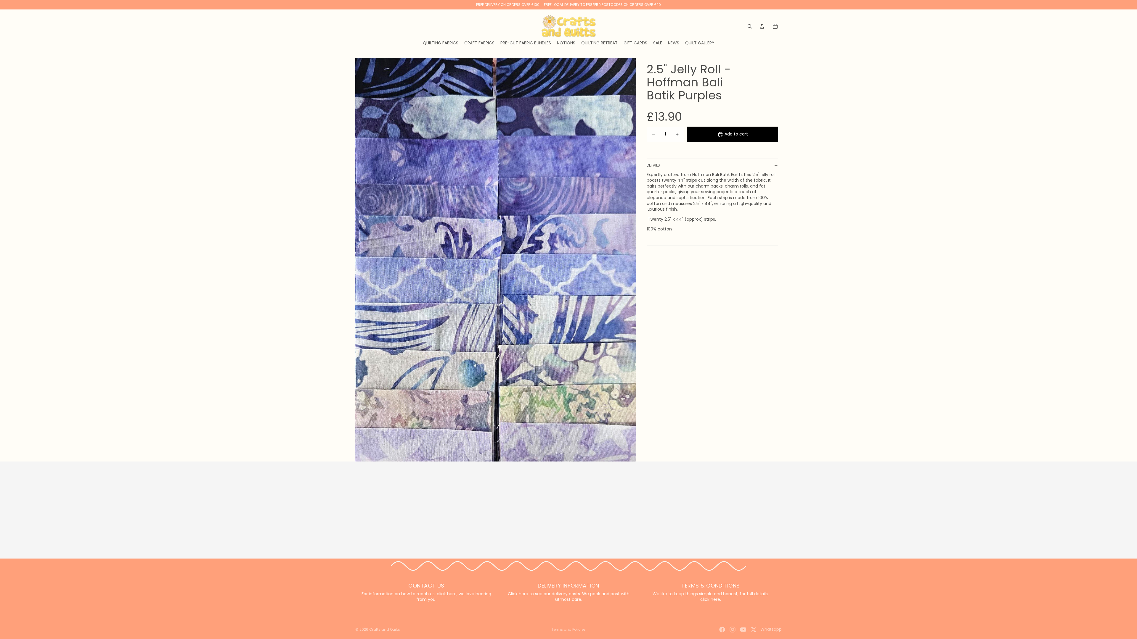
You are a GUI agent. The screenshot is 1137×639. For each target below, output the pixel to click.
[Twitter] (753, 629)
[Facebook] (722, 629)
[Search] (749, 26)
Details (653, 165)
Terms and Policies (569, 629)
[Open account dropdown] (762, 26)
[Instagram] (732, 629)
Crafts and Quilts (384, 629)
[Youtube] (743, 629)
